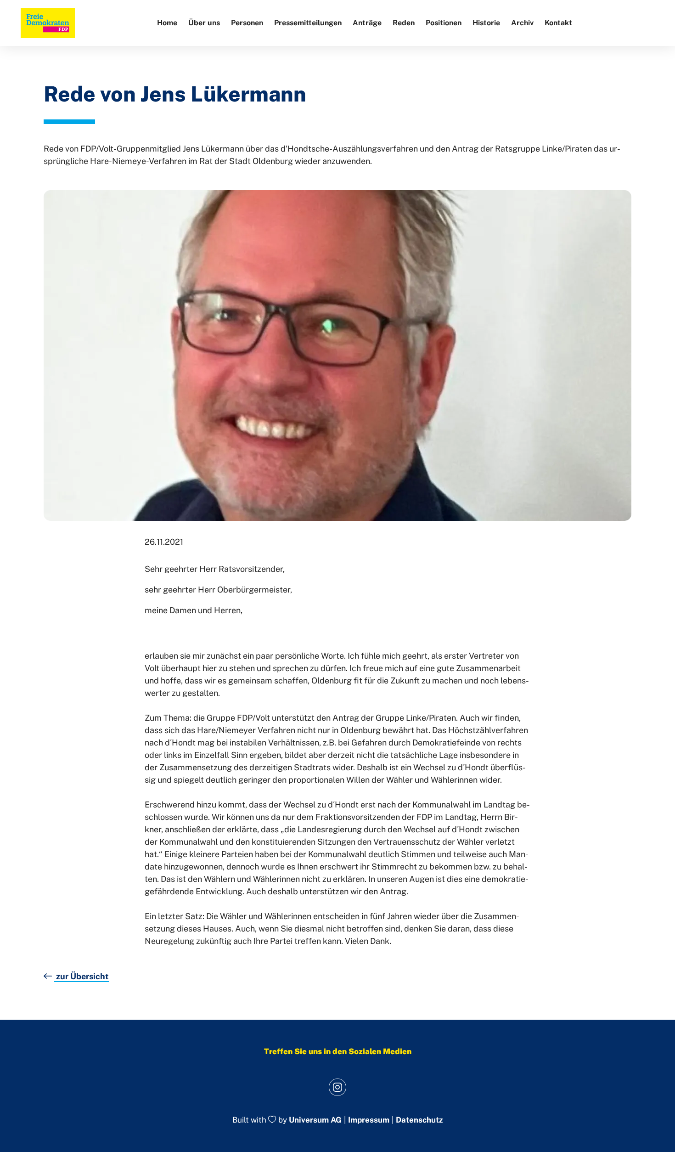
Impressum (368, 1120)
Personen (247, 22)
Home (167, 22)
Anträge (367, 22)
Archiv (522, 22)
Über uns (204, 22)
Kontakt (558, 22)
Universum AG (315, 1120)
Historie (486, 22)
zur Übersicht (81, 976)
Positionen (443, 22)
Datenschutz (419, 1120)
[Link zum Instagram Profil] (337, 1087)
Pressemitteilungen (308, 22)
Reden (404, 22)
